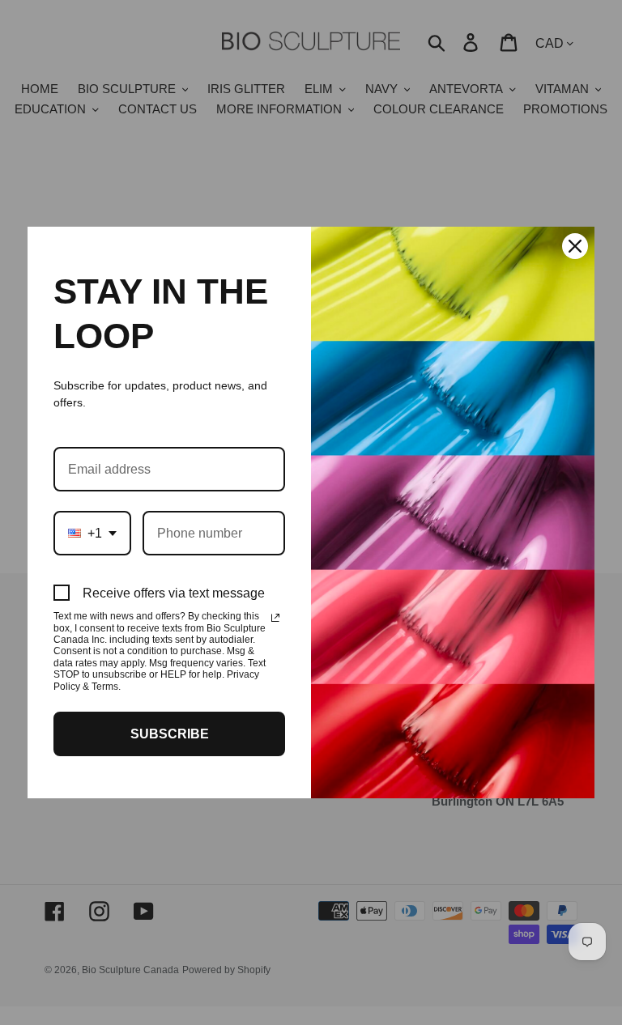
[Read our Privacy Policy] (275, 617)
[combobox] (92, 533)
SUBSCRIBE (169, 734)
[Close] (575, 246)
